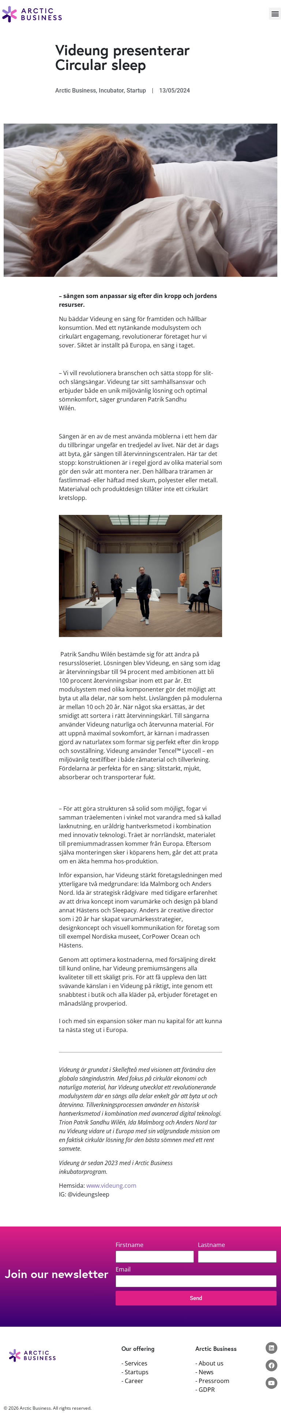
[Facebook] (271, 1365)
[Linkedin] (271, 1348)
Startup (136, 90)
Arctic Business (75, 90)
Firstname (129, 1245)
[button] (275, 14)
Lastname (211, 1245)
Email (123, 1269)
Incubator (111, 90)
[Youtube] (271, 1383)
